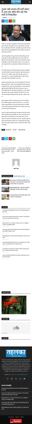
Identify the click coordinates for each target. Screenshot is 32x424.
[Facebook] (3, 21)
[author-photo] (16, 166)
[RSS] (16, 378)
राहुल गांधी (17, 417)
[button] (2, 2)
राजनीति (7, 5)
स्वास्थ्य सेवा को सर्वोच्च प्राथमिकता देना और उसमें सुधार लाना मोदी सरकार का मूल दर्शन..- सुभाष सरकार (9, 150)
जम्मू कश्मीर (14, 129)
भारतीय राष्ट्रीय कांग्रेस (21, 129)
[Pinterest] (10, 21)
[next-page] (5, 203)
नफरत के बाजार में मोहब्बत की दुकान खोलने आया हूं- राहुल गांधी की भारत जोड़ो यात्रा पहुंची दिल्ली (23, 149)
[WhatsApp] (13, 21)
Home (3, 5)
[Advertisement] (13, 276)
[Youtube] (24, 378)
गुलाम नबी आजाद (8, 129)
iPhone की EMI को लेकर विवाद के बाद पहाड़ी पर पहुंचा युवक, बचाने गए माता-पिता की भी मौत (15, 256)
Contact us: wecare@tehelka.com (19, 374)
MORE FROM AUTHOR (19, 176)
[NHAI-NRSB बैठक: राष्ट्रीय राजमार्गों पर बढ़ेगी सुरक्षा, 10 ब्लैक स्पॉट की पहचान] (5, 189)
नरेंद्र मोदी (22, 417)
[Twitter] (6, 21)
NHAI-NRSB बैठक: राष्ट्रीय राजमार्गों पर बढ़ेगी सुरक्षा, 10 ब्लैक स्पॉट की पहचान (16, 236)
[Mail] (11, 378)
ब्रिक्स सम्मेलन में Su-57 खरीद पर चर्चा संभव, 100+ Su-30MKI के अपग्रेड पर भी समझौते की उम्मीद (15, 223)
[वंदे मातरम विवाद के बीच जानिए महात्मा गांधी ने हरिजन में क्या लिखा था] (5, 197)
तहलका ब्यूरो (5, 17)
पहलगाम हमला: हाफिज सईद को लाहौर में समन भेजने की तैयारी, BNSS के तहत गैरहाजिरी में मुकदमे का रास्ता (16, 230)
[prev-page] (2, 203)
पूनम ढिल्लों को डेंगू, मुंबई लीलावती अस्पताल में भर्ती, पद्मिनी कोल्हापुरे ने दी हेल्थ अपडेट (16, 211)
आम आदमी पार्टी (11, 417)
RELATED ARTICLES (7, 176)
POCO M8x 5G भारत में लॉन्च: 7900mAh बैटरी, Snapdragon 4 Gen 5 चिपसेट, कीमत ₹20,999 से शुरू (15, 249)
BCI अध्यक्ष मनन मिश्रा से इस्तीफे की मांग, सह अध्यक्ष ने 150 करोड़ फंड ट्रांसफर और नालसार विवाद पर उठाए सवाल (20, 182)
